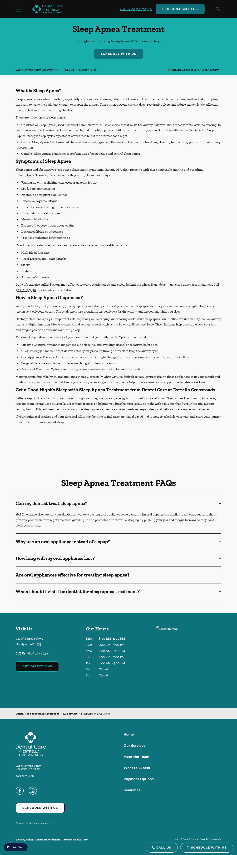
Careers (67, 839)
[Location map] (188, 660)
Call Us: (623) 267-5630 (136, 9)
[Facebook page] (20, 791)
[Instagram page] (33, 791)
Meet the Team (136, 757)
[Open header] (19, 9)
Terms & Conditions (47, 839)
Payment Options (139, 779)
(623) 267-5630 (87, 70)
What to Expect (137, 768)
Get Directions (37, 666)
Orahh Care (80, 839)
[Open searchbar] (217, 9)
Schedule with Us (180, 9)
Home (129, 734)
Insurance (132, 790)
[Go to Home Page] (47, 9)
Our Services (134, 745)
